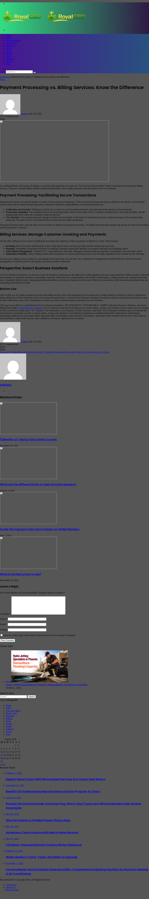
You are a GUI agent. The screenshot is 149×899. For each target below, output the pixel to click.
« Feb (2, 764)
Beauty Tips (11, 43)
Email (3, 624)
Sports (9, 56)
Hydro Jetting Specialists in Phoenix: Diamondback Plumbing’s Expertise (46, 684)
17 (1, 755)
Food (8, 51)
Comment (5, 614)
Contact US (11, 884)
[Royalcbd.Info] (44, 25)
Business (10, 45)
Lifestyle (10, 58)
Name (3, 619)
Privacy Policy (12, 890)
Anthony (25, 113)
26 (7, 758)
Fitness (9, 48)
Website (3, 629)
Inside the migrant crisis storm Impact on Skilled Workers (39, 529)
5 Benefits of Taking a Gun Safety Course (28, 439)
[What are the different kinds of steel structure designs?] (28, 478)
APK (8, 38)
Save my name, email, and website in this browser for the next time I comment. (39, 635)
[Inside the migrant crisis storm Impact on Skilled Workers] (28, 523)
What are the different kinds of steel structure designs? (38, 484)
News (9, 77)
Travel (9, 61)
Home (8, 35)
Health (9, 53)
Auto (8, 64)
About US (10, 887)
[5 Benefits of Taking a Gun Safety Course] (28, 433)
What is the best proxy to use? (20, 574)
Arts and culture (13, 40)
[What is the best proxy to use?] (28, 568)
